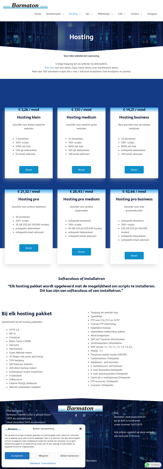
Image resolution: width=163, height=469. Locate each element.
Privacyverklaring (49, 463)
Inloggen (152, 13)
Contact (135, 13)
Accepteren (17, 455)
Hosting (73, 13)
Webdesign (104, 13)
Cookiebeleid (35, 463)
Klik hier (49, 67)
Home (38, 13)
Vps (88, 13)
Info (120, 13)
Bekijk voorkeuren (69, 455)
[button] (80, 428)
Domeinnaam (53, 13)
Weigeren (43, 455)
